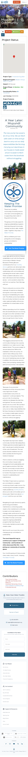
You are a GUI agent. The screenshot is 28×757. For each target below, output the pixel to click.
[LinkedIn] (22, 743)
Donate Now (15, 605)
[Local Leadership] (8, 103)
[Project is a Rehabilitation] (5, 103)
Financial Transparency (8, 679)
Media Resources (6, 712)
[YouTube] (14, 743)
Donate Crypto (6, 701)
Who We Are (5, 667)
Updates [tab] (16, 31)
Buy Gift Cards (6, 692)
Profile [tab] (9, 31)
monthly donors (18, 489)
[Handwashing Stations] (16, 103)
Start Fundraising (6, 689)
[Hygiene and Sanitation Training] (20, 103)
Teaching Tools (6, 715)
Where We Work (6, 673)
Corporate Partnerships (7, 695)
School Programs (6, 698)
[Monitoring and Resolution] (5, 107)
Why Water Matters (7, 676)
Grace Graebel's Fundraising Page (14, 585)
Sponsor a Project (14, 612)
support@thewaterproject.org (15, 622)
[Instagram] (10, 743)
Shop (4, 721)
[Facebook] (6, 743)
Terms (24, 751)
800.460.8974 (15, 619)
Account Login (6, 724)
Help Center (15, 625)
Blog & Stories (5, 718)
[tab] (3, 31)
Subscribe (14, 654)
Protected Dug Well (18, 76)
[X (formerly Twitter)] (18, 743)
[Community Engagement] (12, 103)
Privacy (20, 751)
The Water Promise (8, 557)
